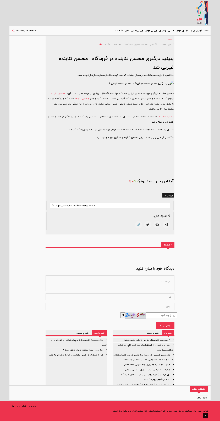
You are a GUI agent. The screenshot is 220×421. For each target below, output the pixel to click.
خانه (207, 31)
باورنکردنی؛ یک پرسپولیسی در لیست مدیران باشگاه (145, 375)
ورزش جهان (151, 31)
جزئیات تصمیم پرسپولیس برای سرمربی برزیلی (147, 370)
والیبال (162, 31)
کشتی (171, 31)
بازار (127, 31)
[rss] (13, 406)
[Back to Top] (205, 415)
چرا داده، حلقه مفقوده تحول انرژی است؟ (83, 350)
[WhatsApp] (157, 224)
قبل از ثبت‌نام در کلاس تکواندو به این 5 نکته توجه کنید (76, 355)
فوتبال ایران (196, 31)
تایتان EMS (202, 398)
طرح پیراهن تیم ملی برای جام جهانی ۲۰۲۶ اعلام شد (145, 365)
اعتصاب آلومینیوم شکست (157, 380)
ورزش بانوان (137, 31)
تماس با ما (21, 406)
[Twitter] (147, 224)
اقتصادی (119, 31)
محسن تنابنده (58, 93)
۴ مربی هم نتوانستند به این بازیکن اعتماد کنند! (147, 340)
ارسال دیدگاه (165, 325)
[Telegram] (166, 224)
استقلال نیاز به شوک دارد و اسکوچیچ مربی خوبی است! (143, 384)
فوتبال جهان (182, 31)
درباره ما (32, 406)
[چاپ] (100, 44)
